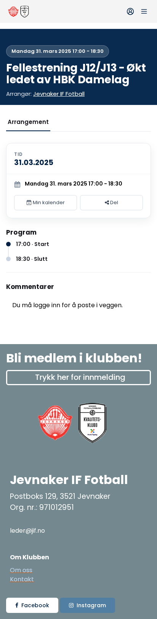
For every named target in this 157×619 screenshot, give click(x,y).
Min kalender (48, 202)
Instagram (91, 605)
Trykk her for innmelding (80, 377)
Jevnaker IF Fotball (59, 94)
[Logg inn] (130, 11)
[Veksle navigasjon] (144, 11)
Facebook (35, 605)
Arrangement (28, 122)
